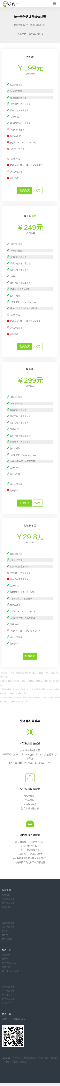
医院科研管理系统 (20, 1062)
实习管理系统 (8, 927)
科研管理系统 (8, 899)
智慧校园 (6, 895)
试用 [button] (37, 190)
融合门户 (6, 931)
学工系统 (53, 1058)
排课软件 (7, 1062)
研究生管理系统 (9, 963)
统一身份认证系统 (10, 971)
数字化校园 (7, 939)
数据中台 (6, 935)
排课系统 (6, 907)
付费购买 (25, 190)
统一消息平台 (8, 995)
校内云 (11, 4)
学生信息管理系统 (29, 1058)
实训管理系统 (43, 1058)
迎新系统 (6, 967)
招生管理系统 (8, 923)
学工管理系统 (8, 903)
